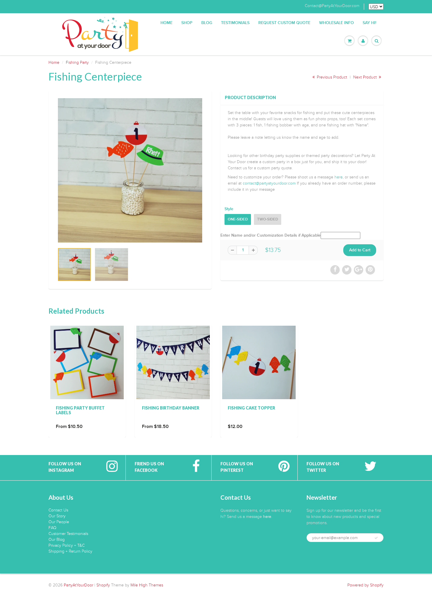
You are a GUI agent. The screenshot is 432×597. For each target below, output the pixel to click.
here (338, 177)
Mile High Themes (146, 585)
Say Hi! (369, 23)
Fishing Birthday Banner (170, 407)
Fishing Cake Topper (251, 407)
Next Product (365, 77)
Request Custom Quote (284, 23)
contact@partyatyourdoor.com (269, 183)
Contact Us (58, 510)
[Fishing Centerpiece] (130, 170)
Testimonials (235, 23)
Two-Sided (267, 219)
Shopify (103, 585)
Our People (58, 521)
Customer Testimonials (68, 533)
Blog (206, 23)
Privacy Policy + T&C (66, 545)
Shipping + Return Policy (70, 551)
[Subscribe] (376, 538)
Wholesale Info (336, 23)
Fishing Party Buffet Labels (80, 410)
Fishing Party (77, 62)
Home (166, 23)
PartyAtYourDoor (78, 585)
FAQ (52, 527)
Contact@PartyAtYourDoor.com (332, 6)
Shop (186, 23)
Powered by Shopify (365, 585)
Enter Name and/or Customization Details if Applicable (270, 235)
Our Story (57, 516)
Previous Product (331, 77)
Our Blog (56, 539)
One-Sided (238, 219)
